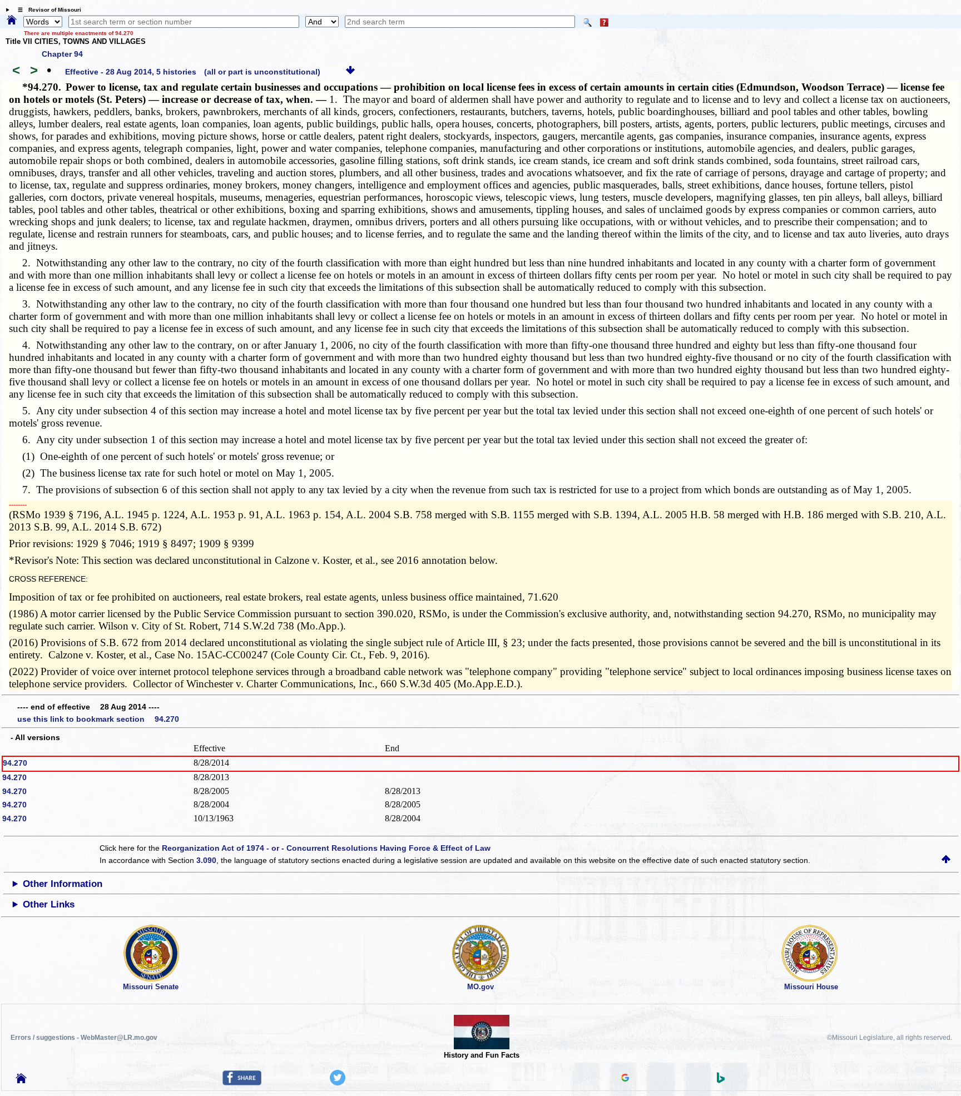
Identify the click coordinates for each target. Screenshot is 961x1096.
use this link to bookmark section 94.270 (98, 719)
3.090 (206, 860)
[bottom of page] (350, 71)
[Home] (12, 20)
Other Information (62, 884)
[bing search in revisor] (721, 1080)
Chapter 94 (62, 53)
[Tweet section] (337, 1082)
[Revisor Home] (21, 1080)
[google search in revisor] (625, 1078)
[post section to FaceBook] (241, 1082)
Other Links (49, 904)
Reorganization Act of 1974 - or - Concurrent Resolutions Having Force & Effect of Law (326, 848)
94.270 (15, 762)
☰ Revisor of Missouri (46, 10)
